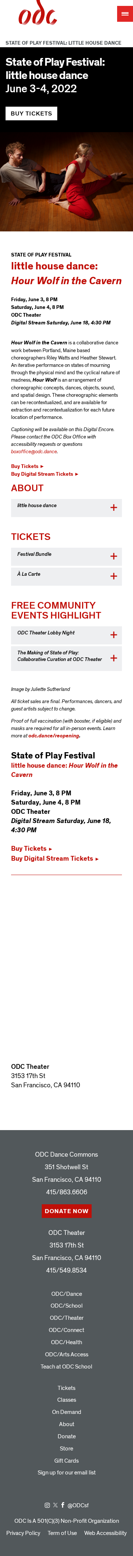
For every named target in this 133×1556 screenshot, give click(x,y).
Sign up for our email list (67, 1472)
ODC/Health (66, 1342)
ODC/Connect (66, 1330)
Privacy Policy (23, 1533)
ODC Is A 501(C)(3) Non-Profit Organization (66, 1521)
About (66, 1424)
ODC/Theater (66, 1318)
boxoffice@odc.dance (34, 451)
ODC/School (67, 1305)
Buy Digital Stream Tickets (45, 474)
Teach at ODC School (66, 1366)
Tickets (66, 1388)
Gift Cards (66, 1460)
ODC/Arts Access (66, 1354)
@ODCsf (78, 1505)
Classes (66, 1400)
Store (66, 1448)
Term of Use (62, 1533)
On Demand (66, 1412)
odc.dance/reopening (53, 736)
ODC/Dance (66, 1294)
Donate (67, 1436)
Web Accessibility (105, 1533)
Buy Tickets (31, 113)
